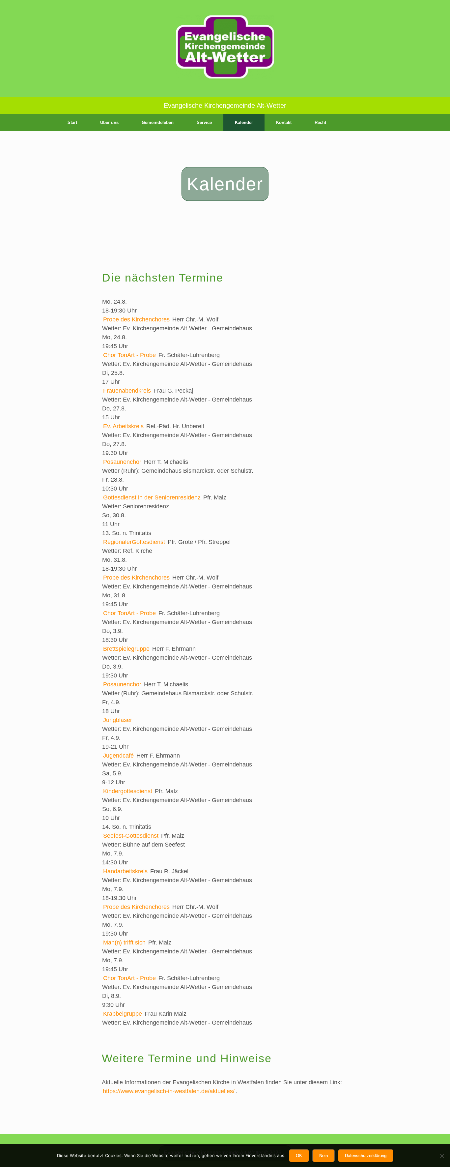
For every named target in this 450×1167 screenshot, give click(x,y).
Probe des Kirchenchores (136, 319)
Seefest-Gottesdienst (130, 835)
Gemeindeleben (158, 122)
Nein (323, 1155)
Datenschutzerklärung (365, 1155)
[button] (393, 122)
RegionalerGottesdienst (134, 542)
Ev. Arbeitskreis (123, 426)
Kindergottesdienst (127, 791)
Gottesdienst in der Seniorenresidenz (152, 497)
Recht (320, 122)
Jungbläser (117, 720)
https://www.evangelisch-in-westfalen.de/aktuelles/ (169, 1091)
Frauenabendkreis (127, 390)
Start (72, 122)
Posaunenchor (122, 462)
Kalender (244, 122)
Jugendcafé (118, 755)
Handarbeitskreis (125, 871)
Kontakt (284, 122)
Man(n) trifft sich (124, 942)
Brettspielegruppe (126, 648)
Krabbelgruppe (122, 1013)
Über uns (109, 122)
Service (204, 122)
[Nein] (441, 1155)
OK (299, 1155)
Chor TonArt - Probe (129, 355)
